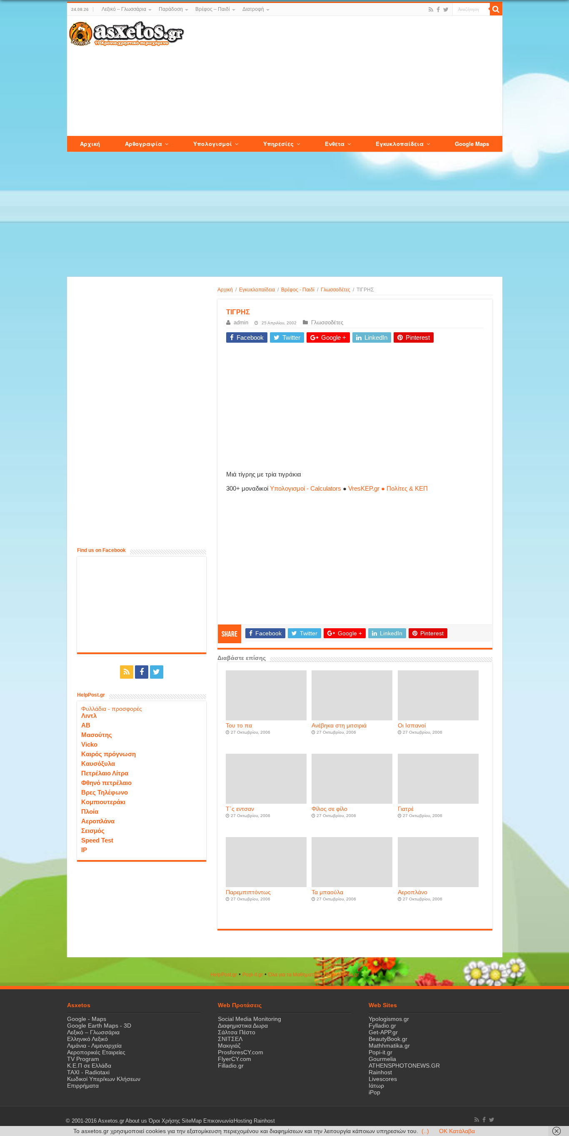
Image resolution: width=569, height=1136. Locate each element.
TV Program (83, 1059)
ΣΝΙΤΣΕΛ (230, 1039)
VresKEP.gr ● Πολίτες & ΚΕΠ (388, 488)
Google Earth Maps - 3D (99, 1025)
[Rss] (431, 10)
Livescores (383, 1079)
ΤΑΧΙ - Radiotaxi (88, 1072)
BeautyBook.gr (388, 1039)
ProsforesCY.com (240, 1052)
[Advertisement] (342, 76)
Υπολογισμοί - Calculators (305, 488)
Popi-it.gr (252, 975)
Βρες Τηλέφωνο (104, 792)
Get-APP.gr (383, 1032)
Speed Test (97, 840)
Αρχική (225, 290)
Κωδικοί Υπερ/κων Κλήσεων (103, 1079)
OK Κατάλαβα (457, 1131)
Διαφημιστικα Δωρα (243, 1025)
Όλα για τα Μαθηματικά (294, 975)
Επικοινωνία (218, 1121)
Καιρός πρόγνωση (108, 753)
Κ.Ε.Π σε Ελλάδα (89, 1065)
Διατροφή (253, 9)
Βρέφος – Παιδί (212, 9)
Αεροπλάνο (412, 892)
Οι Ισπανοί (412, 725)
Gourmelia (382, 1059)
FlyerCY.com (234, 1059)
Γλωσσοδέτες (335, 290)
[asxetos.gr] (126, 32)
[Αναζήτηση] (496, 9)
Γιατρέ (406, 809)
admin (241, 322)
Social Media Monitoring (249, 1019)
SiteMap (192, 1121)
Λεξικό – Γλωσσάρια (124, 9)
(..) (425, 1131)
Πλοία (89, 811)
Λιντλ (89, 715)
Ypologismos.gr (389, 1019)
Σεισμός (93, 830)
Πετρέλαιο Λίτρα (104, 773)
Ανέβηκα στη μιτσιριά (339, 725)
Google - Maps (86, 1019)
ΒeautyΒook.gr (342, 975)
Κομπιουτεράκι (103, 801)
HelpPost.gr (223, 975)
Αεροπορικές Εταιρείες (96, 1052)
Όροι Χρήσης (164, 1121)
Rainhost (380, 1072)
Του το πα (239, 725)
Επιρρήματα (83, 1085)
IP (84, 849)
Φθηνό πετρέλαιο (106, 782)
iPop (374, 1092)
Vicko (89, 744)
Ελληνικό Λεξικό (87, 1039)
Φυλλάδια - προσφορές (111, 708)
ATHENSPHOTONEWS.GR (404, 1065)
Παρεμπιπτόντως (248, 892)
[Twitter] (445, 10)
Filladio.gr (231, 1065)
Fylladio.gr (382, 1025)
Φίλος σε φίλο (329, 809)
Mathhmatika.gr (389, 1045)
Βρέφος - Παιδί (297, 290)
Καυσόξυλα (98, 763)
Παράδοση (171, 9)
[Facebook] (438, 10)
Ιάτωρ (376, 1085)
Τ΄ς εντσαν (240, 809)
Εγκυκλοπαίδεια (257, 290)
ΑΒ (85, 725)
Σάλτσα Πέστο (236, 1032)
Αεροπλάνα (98, 821)
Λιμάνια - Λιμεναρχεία (94, 1045)
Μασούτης (96, 734)
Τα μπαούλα (327, 892)
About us (136, 1121)
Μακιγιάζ (229, 1045)
